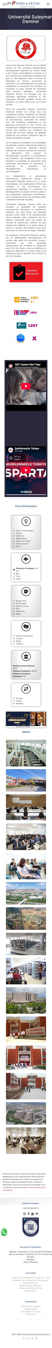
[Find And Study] (26, 4)
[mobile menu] (48, 4)
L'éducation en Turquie (30, 1311)
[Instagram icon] (36, 1338)
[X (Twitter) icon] (30, 1338)
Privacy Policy (30, 1291)
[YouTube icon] (33, 1338)
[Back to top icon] (30, 1327)
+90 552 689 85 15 (30, 1208)
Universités (30, 1314)
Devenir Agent (30, 1309)
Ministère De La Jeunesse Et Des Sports (30, 1280)
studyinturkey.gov (30, 1283)
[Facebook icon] (27, 1338)
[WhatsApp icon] (24, 1338)
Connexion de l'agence (30, 1306)
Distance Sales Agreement (30, 1285)
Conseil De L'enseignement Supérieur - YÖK (31, 1278)
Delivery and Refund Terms (30, 1288)
